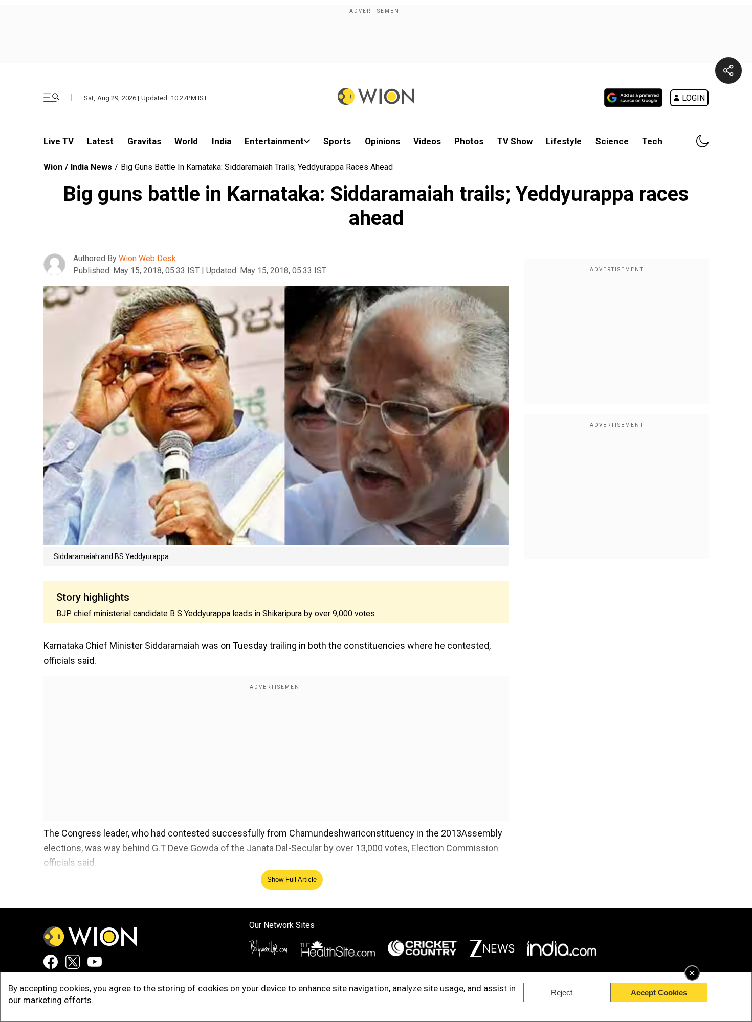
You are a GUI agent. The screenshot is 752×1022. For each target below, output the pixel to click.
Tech (652, 141)
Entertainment (274, 141)
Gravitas (144, 141)
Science (612, 141)
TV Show (515, 141)
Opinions (382, 141)
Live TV (58, 141)
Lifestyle (564, 141)
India (221, 141)
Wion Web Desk (147, 258)
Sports (337, 141)
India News (91, 167)
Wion (52, 167)
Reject (561, 992)
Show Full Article (292, 880)
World (186, 141)
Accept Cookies (659, 992)
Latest (100, 141)
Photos (468, 141)
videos (427, 141)
